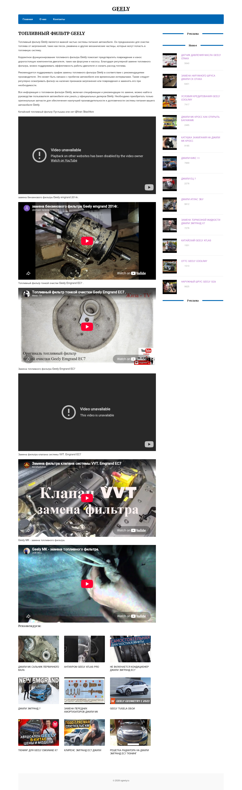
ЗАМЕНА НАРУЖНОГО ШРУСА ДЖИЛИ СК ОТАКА (198, 77)
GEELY (121, 9)
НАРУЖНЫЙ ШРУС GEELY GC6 (198, 281)
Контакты (59, 19)
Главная (28, 19)
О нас (43, 19)
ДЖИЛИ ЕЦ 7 (188, 178)
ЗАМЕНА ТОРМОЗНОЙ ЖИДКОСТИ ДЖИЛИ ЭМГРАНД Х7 (200, 221)
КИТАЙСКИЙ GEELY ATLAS (196, 240)
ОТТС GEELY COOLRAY (194, 261)
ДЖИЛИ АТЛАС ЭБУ (192, 199)
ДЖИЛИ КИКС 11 (190, 158)
